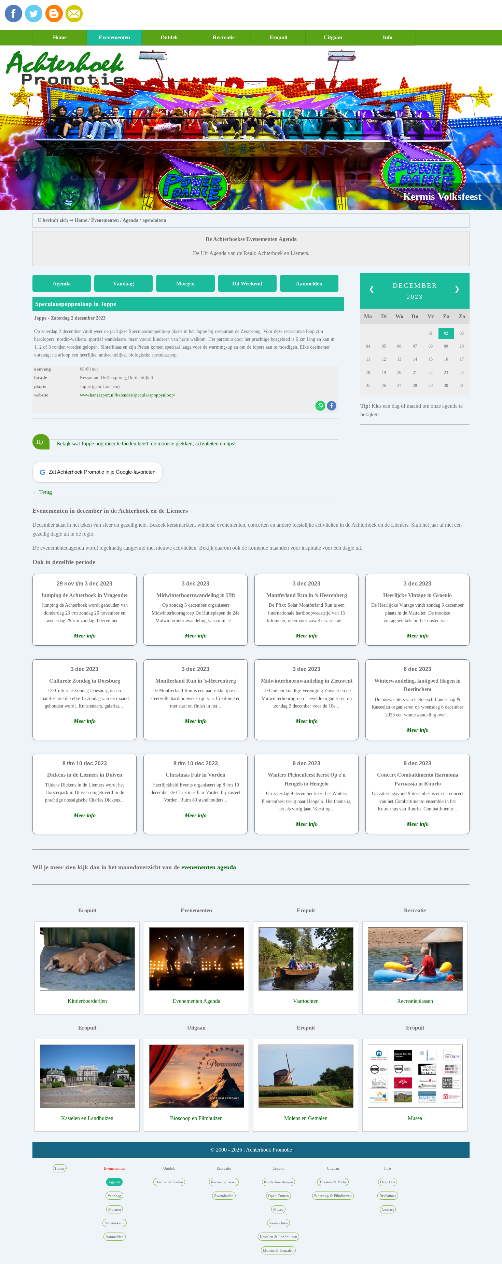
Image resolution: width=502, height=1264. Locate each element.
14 (415, 359)
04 (368, 346)
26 (384, 385)
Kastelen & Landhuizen (278, 1237)
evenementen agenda (208, 867)
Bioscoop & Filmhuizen (333, 1196)
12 (384, 359)
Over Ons (387, 1182)
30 (446, 385)
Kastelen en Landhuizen (87, 1118)
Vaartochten (306, 1001)
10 (462, 346)
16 (446, 359)
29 (431, 385)
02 (446, 333)
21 (415, 372)
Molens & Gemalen (278, 1250)
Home (60, 37)
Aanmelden (309, 283)
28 (415, 385)
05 (384, 346)
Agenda (130, 220)
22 (431, 372)
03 (462, 333)
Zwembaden (224, 1196)
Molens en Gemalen (305, 1118)
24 (462, 372)
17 (462, 359)
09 (446, 346)
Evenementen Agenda (196, 1001)
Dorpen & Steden (169, 1182)
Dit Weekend (247, 283)
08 (431, 346)
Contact (388, 1209)
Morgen (185, 283)
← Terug (42, 492)
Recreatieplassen (415, 1001)
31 (462, 385)
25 (368, 385)
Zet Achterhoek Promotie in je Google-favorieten (97, 472)
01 (431, 333)
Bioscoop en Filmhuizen (196, 1118)
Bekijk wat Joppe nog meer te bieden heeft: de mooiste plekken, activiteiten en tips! (146, 443)
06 (399, 346)
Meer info (85, 635)
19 (384, 372)
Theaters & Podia (333, 1182)
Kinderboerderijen (87, 1001)
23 (446, 372)
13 (399, 359)
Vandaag (123, 283)
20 (399, 372)
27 (399, 385)
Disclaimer (387, 1196)
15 (431, 359)
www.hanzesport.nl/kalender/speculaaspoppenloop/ (127, 395)
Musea (415, 1118)
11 (368, 359)
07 (415, 346)
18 (368, 372)
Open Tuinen (278, 1196)
